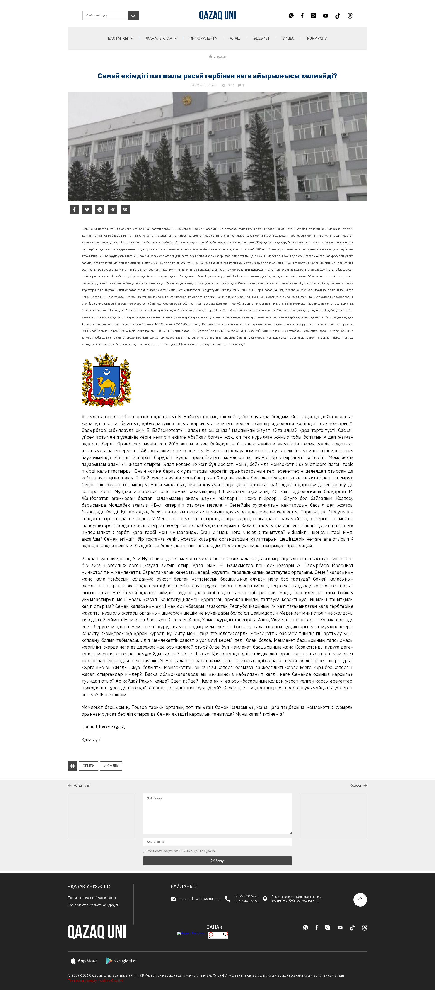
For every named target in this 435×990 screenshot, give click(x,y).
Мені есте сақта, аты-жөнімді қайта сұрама (181, 851)
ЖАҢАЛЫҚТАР (159, 38)
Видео (288, 38)
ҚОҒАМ (221, 57)
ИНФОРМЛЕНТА (203, 38)
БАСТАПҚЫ (118, 38)
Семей (88, 766)
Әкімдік (111, 766)
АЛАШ (235, 38)
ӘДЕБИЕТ (261, 38)
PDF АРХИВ (317, 38)
